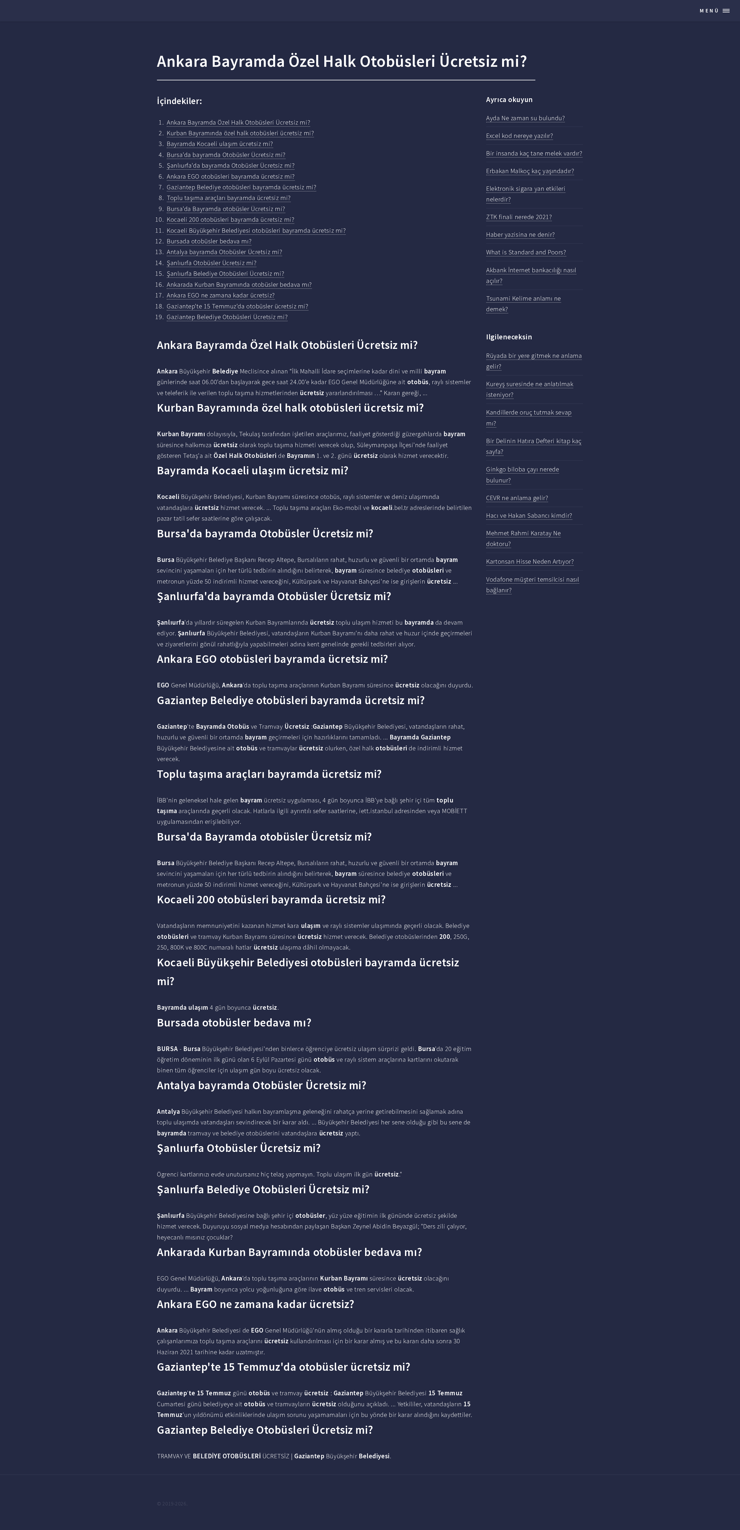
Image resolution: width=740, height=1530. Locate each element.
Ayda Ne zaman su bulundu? (525, 118)
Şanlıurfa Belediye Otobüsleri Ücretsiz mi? (225, 273)
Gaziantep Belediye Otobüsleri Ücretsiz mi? (227, 317)
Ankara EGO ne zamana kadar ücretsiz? (221, 295)
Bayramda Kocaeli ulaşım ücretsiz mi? (220, 144)
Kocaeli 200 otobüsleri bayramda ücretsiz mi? (230, 219)
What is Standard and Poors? (526, 252)
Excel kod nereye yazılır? (519, 136)
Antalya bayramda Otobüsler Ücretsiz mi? (224, 252)
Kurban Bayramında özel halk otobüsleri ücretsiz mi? (240, 133)
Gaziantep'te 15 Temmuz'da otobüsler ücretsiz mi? (237, 306)
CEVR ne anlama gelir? (517, 498)
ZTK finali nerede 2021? (519, 217)
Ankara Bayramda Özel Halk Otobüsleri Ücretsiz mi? (238, 122)
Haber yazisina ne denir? (520, 234)
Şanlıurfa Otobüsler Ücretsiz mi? (211, 263)
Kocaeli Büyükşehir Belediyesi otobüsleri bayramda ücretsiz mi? (256, 230)
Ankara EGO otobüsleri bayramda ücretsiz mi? (231, 176)
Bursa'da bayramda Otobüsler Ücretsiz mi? (226, 155)
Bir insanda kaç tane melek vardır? (534, 153)
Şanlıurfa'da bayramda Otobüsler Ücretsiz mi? (231, 165)
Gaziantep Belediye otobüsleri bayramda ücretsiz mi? (241, 187)
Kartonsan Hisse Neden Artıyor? (530, 561)
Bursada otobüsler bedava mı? (209, 241)
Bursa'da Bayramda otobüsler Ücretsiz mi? (226, 209)
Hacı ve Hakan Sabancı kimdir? (529, 515)
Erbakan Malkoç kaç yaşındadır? (530, 171)
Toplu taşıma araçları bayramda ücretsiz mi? (229, 198)
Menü (710, 10)
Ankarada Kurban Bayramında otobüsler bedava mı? (239, 284)
